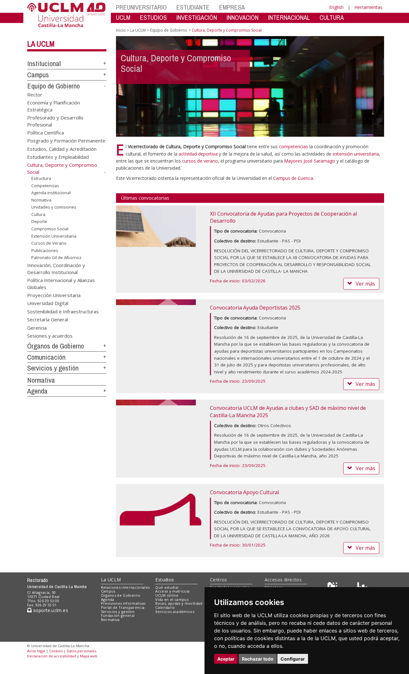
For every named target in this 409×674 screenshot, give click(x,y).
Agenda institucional (51, 192)
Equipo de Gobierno (53, 86)
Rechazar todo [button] (258, 659)
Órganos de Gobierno (55, 346)
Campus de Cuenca (293, 178)
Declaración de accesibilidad (51, 656)
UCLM (123, 17)
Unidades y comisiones (53, 207)
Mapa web (88, 656)
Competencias (45, 185)
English (336, 7)
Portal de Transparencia (123, 607)
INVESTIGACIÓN (196, 17)
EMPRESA (232, 7)
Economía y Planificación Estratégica (53, 105)
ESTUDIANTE (193, 7)
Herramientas (368, 7)
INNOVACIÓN (243, 17)
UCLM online (166, 595)
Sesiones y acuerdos (50, 336)
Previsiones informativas (123, 603)
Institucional (44, 63)
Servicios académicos (174, 611)
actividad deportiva (199, 154)
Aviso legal (36, 650)
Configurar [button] (293, 659)
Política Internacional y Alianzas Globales (61, 283)
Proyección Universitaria (54, 295)
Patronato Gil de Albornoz (56, 257)
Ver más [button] (365, 283)
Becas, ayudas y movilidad (178, 603)
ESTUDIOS (153, 17)
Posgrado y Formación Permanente (66, 140)
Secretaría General (47, 319)
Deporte (39, 221)
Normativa (41, 200)
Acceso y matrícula (172, 591)
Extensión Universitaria (53, 236)
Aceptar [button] (226, 659)
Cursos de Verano (48, 243)
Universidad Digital (47, 303)
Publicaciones (44, 250)
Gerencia (37, 327)
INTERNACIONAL (289, 17)
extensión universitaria (356, 154)
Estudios (164, 580)
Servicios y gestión (53, 368)
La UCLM (41, 44)
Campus (38, 75)
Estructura (41, 178)
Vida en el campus (172, 599)
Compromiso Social (49, 229)
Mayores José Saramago (309, 161)
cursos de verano (200, 161)
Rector (34, 94)
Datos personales (81, 650)
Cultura (38, 214)
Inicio (121, 30)
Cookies (56, 650)
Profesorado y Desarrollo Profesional (55, 120)
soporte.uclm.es (50, 610)
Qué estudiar (167, 587)
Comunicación (46, 357)
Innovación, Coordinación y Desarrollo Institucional (56, 268)
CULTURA (332, 17)
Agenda (37, 391)
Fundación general (118, 615)
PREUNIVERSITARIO (141, 7)
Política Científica (45, 132)
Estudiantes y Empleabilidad (58, 157)
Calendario (165, 607)
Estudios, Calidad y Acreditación (61, 148)
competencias (293, 146)
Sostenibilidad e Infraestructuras (63, 311)
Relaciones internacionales (125, 587)
